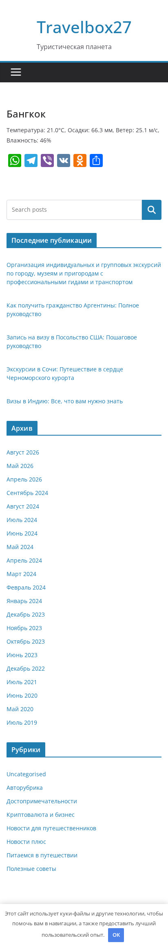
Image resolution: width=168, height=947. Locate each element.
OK (116, 934)
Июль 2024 (22, 520)
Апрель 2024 (24, 560)
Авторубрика (25, 787)
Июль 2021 (22, 682)
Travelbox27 (84, 27)
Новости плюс (26, 841)
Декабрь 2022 (26, 668)
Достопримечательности (42, 801)
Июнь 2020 (22, 695)
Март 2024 (21, 574)
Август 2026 (23, 452)
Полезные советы (31, 868)
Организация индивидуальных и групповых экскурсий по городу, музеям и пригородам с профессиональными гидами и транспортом (84, 273)
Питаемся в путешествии (42, 855)
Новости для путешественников (51, 828)
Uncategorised (26, 774)
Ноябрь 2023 (24, 628)
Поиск (151, 209)
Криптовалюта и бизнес (41, 814)
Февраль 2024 (26, 587)
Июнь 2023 (22, 655)
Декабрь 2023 (26, 614)
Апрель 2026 (24, 479)
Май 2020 (20, 709)
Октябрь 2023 (26, 641)
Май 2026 (20, 466)
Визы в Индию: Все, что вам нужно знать (65, 401)
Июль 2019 (22, 722)
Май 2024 (20, 547)
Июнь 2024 (22, 533)
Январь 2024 (24, 601)
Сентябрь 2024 (27, 493)
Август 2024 (23, 506)
